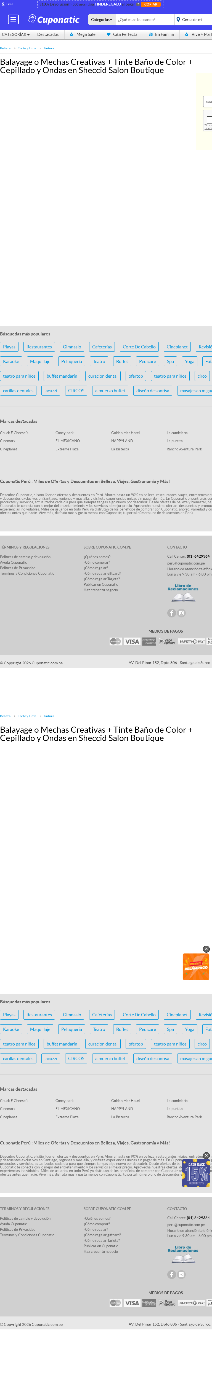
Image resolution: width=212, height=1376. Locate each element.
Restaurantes (39, 346)
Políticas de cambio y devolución (25, 557)
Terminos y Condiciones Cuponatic (27, 573)
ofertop (136, 375)
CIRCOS (76, 390)
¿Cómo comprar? (97, 562)
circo (202, 375)
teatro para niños (19, 375)
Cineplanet (177, 346)
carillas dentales (18, 390)
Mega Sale (86, 34)
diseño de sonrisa (152, 390)
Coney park (64, 433)
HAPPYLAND (122, 441)
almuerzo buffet (110, 390)
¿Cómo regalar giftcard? (102, 573)
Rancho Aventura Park (184, 449)
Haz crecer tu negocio (101, 590)
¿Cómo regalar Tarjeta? (102, 579)
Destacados (48, 34)
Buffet (122, 361)
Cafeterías (102, 346)
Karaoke (11, 361)
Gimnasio (72, 346)
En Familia (164, 34)
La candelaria (177, 433)
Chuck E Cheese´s (14, 433)
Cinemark (7, 441)
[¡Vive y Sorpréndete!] (54, 19)
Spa (170, 361)
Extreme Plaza (67, 449)
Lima (9, 4)
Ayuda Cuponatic (13, 562)
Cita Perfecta (125, 34)
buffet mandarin (62, 375)
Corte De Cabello (139, 346)
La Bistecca (120, 449)
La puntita (175, 441)
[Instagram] (181, 613)
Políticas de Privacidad (17, 568)
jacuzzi (50, 390)
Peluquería (71, 361)
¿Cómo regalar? (96, 568)
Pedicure (147, 361)
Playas (9, 346)
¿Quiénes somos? (97, 557)
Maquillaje (40, 361)
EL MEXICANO (67, 441)
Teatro (99, 361)
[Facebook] (171, 613)
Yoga (189, 361)
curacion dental (103, 375)
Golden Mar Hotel (125, 433)
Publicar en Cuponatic (101, 584)
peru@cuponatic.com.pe (186, 563)
